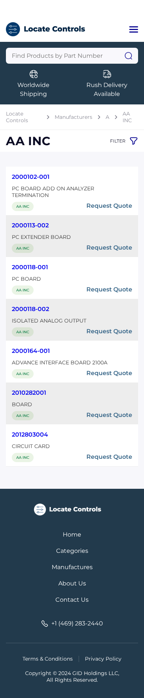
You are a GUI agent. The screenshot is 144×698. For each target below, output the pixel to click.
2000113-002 (30, 225)
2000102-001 (30, 176)
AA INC (127, 117)
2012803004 (30, 434)
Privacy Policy (103, 658)
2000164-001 (31, 350)
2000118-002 (30, 309)
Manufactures (72, 567)
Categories (72, 550)
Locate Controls (17, 117)
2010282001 (29, 392)
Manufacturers (73, 117)
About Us (72, 583)
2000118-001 (30, 267)
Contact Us (72, 599)
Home (72, 534)
